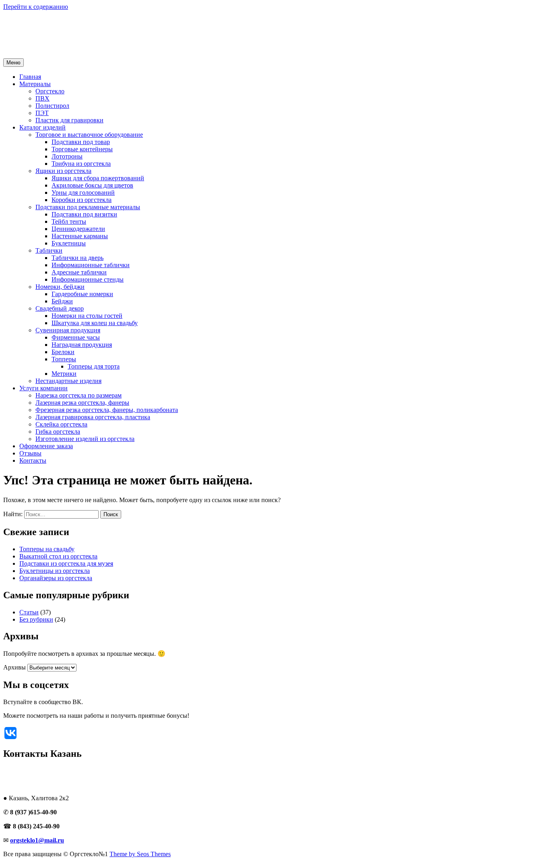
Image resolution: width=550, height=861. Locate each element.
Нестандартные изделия (68, 380)
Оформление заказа (46, 446)
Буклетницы (69, 243)
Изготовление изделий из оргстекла (84, 438)
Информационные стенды (88, 279)
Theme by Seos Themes (140, 854)
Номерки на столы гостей (87, 315)
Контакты (32, 460)
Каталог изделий (42, 127)
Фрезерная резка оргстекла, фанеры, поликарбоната (106, 409)
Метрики (64, 373)
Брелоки (63, 351)
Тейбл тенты (69, 221)
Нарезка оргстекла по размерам (78, 395)
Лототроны (67, 156)
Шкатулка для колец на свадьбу (95, 322)
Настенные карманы (80, 236)
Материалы (35, 83)
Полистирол (52, 105)
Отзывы (30, 453)
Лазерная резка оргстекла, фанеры (82, 402)
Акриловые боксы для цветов (92, 185)
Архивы (14, 667)
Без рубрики (36, 619)
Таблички (48, 250)
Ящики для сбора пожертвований (98, 178)
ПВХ (42, 98)
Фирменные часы (76, 337)
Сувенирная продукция (67, 330)
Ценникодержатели (78, 228)
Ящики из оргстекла (63, 170)
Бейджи (62, 301)
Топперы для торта (94, 366)
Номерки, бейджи (60, 286)
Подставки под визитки (84, 214)
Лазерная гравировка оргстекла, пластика (92, 417)
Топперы (64, 359)
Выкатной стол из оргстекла (58, 556)
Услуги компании (43, 388)
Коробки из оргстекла (82, 199)
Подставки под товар (81, 141)
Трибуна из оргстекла (81, 163)
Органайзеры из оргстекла (55, 578)
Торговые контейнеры (82, 149)
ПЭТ (42, 112)
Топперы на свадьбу (46, 549)
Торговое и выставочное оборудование (89, 134)
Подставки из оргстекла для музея (66, 563)
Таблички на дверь (77, 257)
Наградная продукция (82, 344)
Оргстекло (49, 91)
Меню (13, 63)
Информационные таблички (91, 265)
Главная (30, 76)
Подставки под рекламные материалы (87, 207)
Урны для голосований (83, 192)
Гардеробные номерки (82, 293)
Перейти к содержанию (35, 6)
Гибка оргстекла (57, 431)
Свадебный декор (59, 308)
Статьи (29, 612)
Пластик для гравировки (69, 120)
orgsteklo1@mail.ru (37, 840)
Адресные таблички (79, 272)
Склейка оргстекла (61, 424)
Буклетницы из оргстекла (54, 570)
